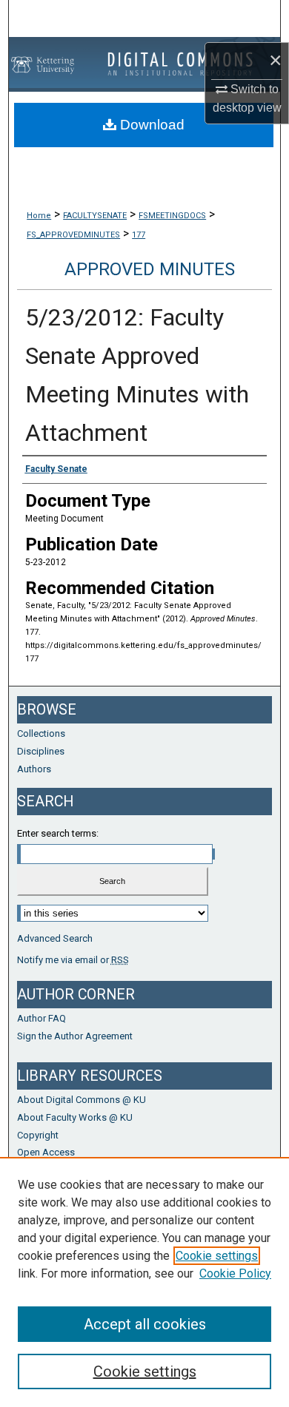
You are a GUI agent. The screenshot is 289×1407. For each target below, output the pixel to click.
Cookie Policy (235, 1273)
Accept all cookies (145, 1324)
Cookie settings (217, 1256)
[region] (144, 1282)
